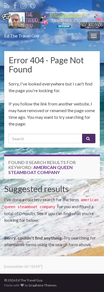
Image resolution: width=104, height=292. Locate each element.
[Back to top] (91, 279)
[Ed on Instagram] (23, 5)
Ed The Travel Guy (21, 35)
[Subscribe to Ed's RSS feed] (6, 5)
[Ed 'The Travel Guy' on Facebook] (15, 5)
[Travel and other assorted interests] (33, 5)
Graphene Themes (43, 285)
